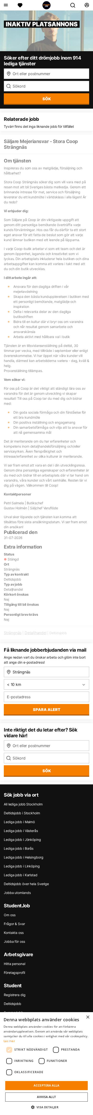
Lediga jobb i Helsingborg (23, 857)
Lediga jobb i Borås (18, 848)
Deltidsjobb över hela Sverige (26, 884)
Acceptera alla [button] (46, 1085)
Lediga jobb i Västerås (21, 831)
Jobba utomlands (17, 893)
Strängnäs (12, 632)
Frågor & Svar (14, 924)
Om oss (9, 915)
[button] (47, 1107)
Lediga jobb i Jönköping (22, 840)
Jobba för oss (14, 941)
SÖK (46, 98)
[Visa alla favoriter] (20, 5)
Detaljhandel (35, 632)
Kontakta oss (14, 933)
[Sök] (74, 5)
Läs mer (9, 1041)
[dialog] (46, 1063)
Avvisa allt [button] (46, 1097)
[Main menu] (6, 5)
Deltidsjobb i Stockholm (22, 813)
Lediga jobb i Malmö (19, 822)
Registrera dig (15, 995)
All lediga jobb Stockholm (23, 804)
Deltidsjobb (12, 1004)
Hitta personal (14, 964)
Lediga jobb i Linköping (22, 866)
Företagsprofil (14, 973)
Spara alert (46, 709)
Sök (46, 770)
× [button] (87, 1017)
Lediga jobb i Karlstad (20, 875)
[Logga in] (87, 5)
